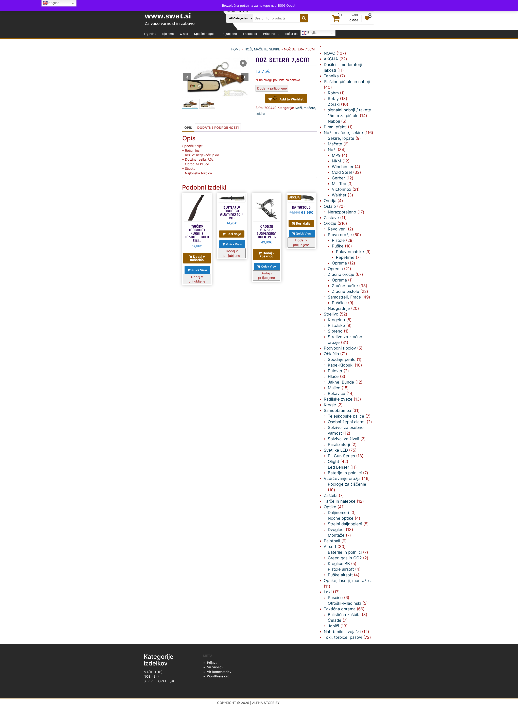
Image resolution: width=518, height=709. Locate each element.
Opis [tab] (188, 128)
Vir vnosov (215, 667)
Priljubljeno (229, 34)
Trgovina (150, 34)
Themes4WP (291, 703)
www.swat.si (168, 16)
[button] (244, 77)
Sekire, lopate (156, 681)
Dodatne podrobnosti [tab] (218, 128)
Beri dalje (233, 234)
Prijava (212, 663)
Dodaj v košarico (197, 258)
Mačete (150, 672)
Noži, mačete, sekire (262, 49)
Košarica (291, 34)
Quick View (199, 270)
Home (236, 49)
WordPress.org (218, 676)
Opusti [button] (291, 5)
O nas (184, 34)
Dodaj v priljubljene (272, 88)
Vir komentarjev (219, 672)
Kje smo (168, 34)
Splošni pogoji (204, 34)
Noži (147, 676)
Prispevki (270, 34)
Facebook (250, 34)
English (312, 33)
